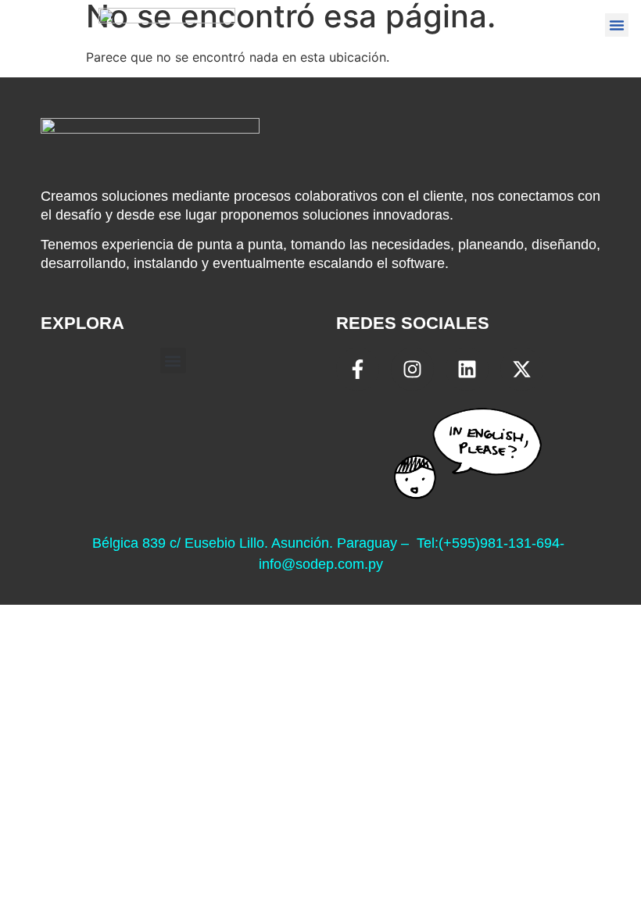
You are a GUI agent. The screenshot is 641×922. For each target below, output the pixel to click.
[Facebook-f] (357, 369)
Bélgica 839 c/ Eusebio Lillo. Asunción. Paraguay (244, 543)
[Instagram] (412, 369)
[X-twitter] (521, 369)
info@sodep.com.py (321, 564)
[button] (616, 25)
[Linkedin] (467, 369)
